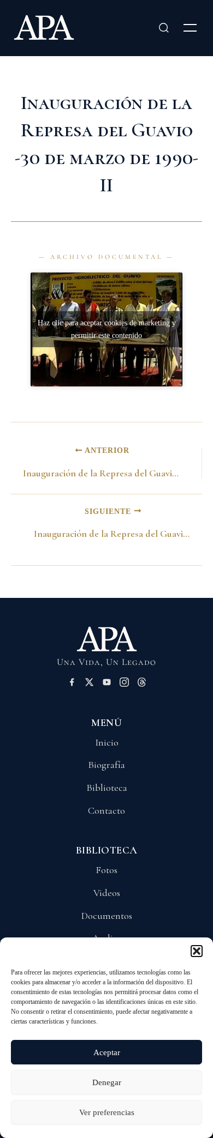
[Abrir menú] (190, 28)
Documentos (106, 916)
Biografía (106, 765)
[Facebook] (71, 684)
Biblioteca (106, 788)
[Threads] (141, 684)
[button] (196, 951)
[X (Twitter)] (89, 684)
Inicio (107, 742)
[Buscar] (164, 28)
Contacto (106, 810)
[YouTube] (106, 684)
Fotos (106, 870)
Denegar (106, 1082)
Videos (106, 893)
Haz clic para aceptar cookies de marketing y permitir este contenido (107, 329)
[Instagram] (124, 684)
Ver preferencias (106, 1112)
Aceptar (106, 1052)
